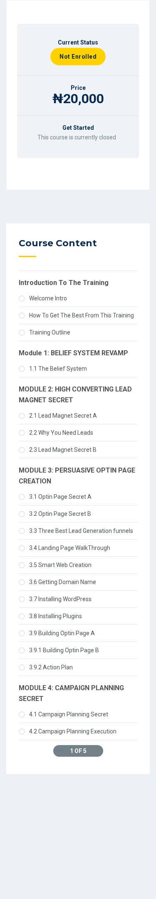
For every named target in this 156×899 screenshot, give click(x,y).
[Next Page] (96, 751)
